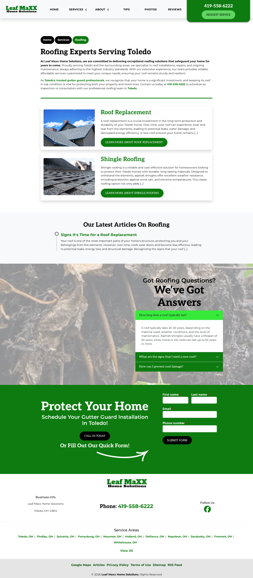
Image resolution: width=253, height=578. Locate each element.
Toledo (132, 88)
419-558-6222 (218, 6)
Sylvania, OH (65, 536)
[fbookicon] (207, 509)
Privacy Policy (118, 565)
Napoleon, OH (177, 536)
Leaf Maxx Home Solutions (120, 574)
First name (172, 394)
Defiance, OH (155, 536)
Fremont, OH (223, 536)
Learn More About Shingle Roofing (132, 193)
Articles (99, 565)
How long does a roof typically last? (163, 315)
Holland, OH (133, 536)
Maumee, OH (112, 536)
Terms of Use (141, 565)
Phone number (175, 423)
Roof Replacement (126, 112)
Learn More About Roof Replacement (134, 142)
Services (63, 39)
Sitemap (159, 565)
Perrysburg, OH (89, 536)
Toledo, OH (25, 536)
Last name (200, 394)
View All (126, 550)
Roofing (80, 39)
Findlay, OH (45, 536)
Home (47, 39)
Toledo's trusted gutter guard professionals (74, 80)
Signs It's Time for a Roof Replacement (99, 235)
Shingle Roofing (123, 159)
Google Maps (81, 565)
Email (168, 409)
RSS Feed (175, 565)
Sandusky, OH (201, 536)
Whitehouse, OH (125, 542)
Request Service (218, 14)
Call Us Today (94, 435)
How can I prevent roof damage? (161, 366)
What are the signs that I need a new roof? (167, 357)
